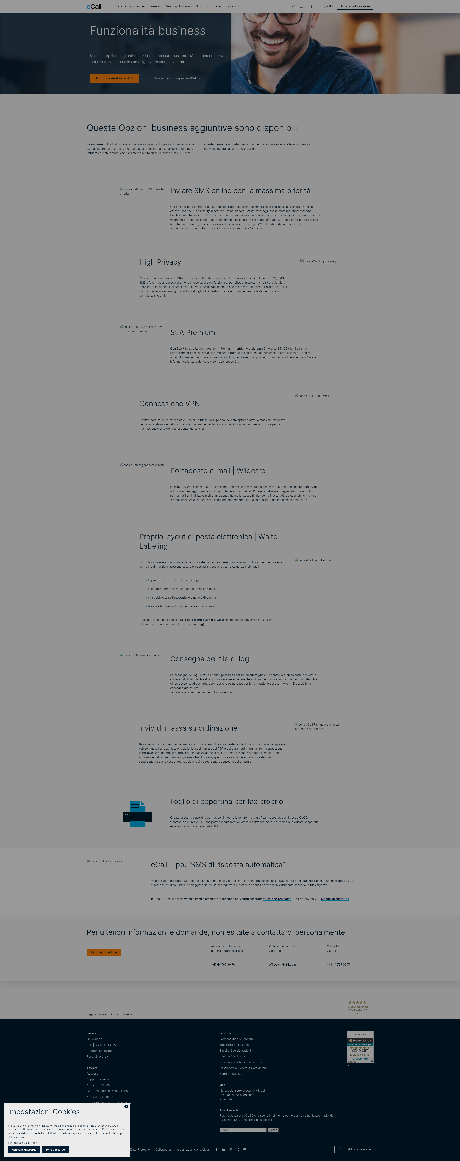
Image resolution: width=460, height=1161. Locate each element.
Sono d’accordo (55, 1149)
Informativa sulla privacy (22, 1142)
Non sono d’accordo (24, 1149)
